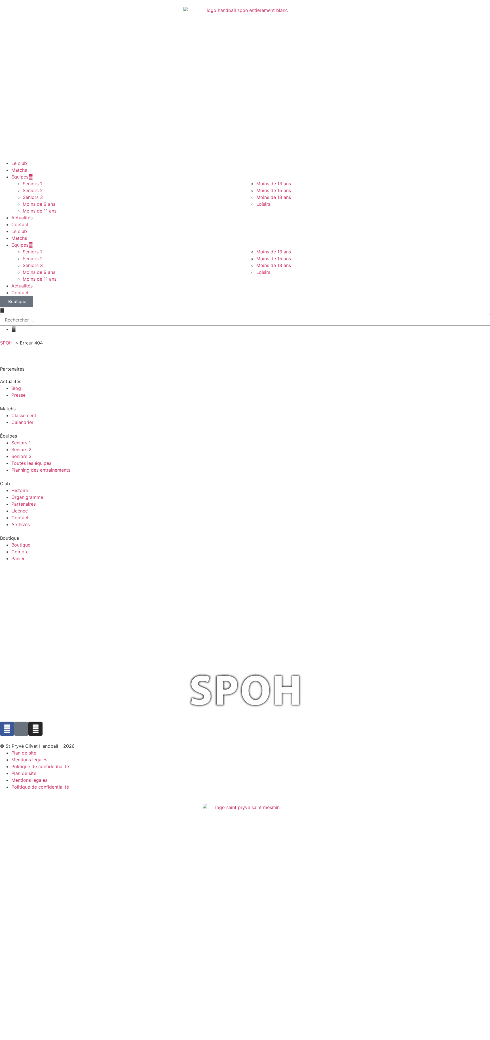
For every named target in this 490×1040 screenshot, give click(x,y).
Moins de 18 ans (273, 197)
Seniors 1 (32, 183)
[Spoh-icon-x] (21, 729)
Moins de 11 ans (39, 211)
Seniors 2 (33, 190)
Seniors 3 (33, 197)
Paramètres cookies (16, 794)
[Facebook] (7, 729)
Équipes (19, 177)
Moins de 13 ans (273, 183)
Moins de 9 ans (39, 204)
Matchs (19, 170)
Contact (20, 224)
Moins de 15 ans (273, 190)
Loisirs (263, 204)
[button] (245, 310)
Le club (19, 163)
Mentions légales (29, 759)
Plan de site (23, 753)
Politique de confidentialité (40, 766)
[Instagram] (35, 729)
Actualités (22, 217)
